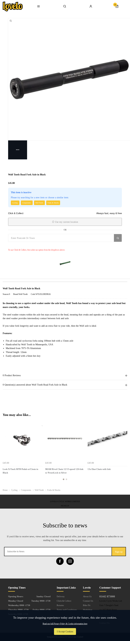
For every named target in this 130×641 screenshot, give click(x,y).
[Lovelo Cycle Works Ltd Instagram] (70, 561)
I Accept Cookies (65, 631)
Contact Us (88, 601)
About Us (87, 596)
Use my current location (66, 222)
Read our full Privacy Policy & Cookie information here (65, 624)
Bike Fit (86, 605)
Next (124, 451)
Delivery (61, 596)
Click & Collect (64, 601)
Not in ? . (28, 245)
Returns (60, 605)
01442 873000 (107, 596)
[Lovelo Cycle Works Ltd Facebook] (60, 561)
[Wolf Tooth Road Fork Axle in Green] (65, 263)
